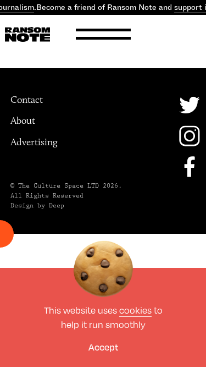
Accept (103, 347)
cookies (135, 310)
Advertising (34, 142)
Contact (26, 100)
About (22, 120)
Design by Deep (37, 205)
